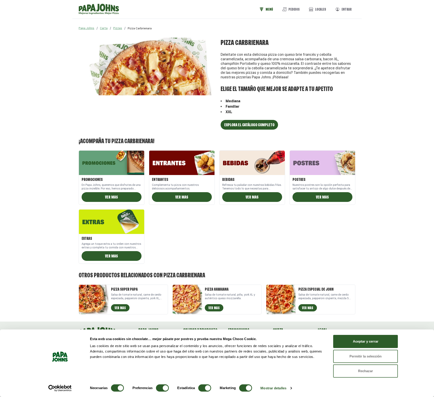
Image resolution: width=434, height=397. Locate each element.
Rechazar (365, 371)
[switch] (162, 388)
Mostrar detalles (273, 388)
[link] (140, 28)
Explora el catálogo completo (249, 124)
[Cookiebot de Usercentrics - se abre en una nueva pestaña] (60, 388)
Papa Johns (86, 28)
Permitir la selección (365, 356)
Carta (104, 28)
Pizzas (117, 28)
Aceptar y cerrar (365, 341)
